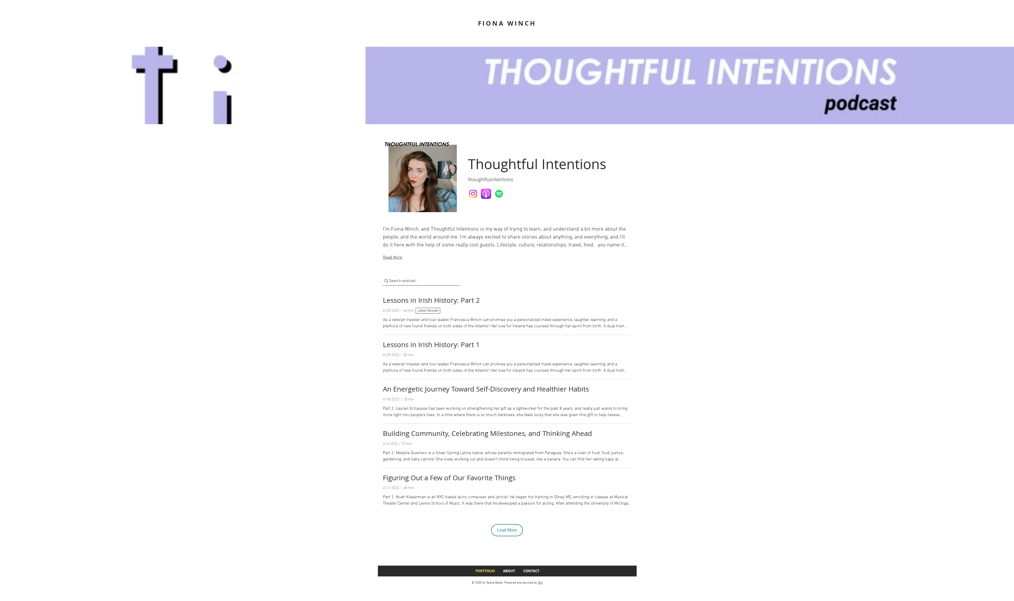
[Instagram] (473, 194)
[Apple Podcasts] (486, 194)
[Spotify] (499, 194)
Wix (540, 583)
